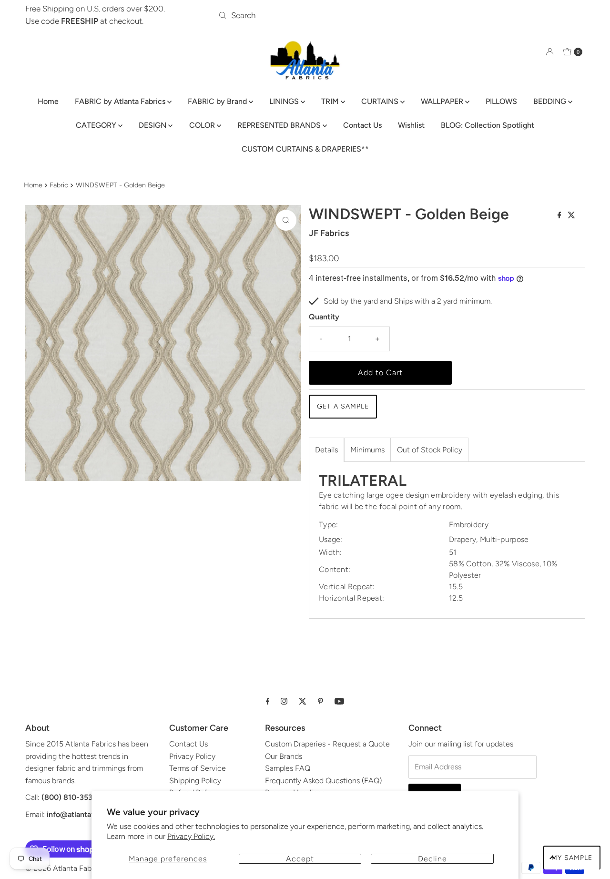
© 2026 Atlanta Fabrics (64, 868)
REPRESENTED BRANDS (280, 125)
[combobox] (305, 15)
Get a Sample (343, 406)
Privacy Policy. (191, 836)
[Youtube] (339, 701)
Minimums (367, 449)
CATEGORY (97, 125)
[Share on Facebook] (560, 215)
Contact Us (362, 125)
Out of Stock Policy (429, 449)
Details (326, 449)
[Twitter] (302, 701)
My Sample (571, 858)
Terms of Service (197, 768)
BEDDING (550, 101)
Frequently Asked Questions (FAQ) (323, 780)
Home (48, 101)
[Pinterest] (320, 701)
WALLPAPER (443, 101)
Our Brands (283, 756)
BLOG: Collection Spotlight (487, 125)
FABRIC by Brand (218, 101)
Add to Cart (380, 372)
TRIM (331, 101)
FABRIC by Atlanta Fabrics (121, 101)
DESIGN (153, 125)
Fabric (59, 185)
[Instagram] (284, 701)
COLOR (203, 125)
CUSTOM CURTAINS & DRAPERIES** (305, 148)
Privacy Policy (192, 756)
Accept (300, 858)
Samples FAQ (287, 768)
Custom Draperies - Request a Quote (327, 743)
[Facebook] (268, 701)
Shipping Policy (195, 780)
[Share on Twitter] (571, 215)
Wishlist (411, 125)
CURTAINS (380, 101)
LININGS (285, 101)
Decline (432, 858)
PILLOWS (501, 101)
